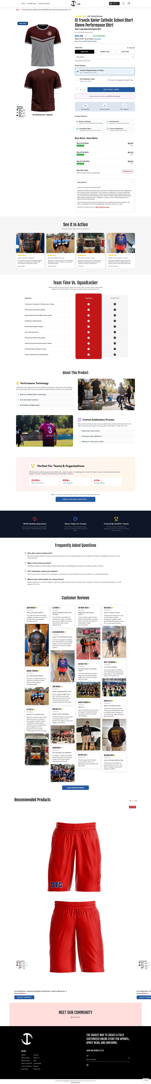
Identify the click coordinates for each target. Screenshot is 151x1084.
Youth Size (125, 51)
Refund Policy (25, 1060)
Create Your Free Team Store (74, 499)
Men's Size (84, 51)
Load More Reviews (75, 788)
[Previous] (17, 247)
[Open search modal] (123, 3)
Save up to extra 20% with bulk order (86, 41)
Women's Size (105, 51)
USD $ (115, 3)
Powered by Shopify (75, 1082)
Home (18, 9)
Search (23, 1055)
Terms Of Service (26, 1063)
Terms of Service (26, 1066)
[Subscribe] (128, 1058)
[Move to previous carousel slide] (131, 800)
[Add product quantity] (84, 89)
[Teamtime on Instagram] (87, 1065)
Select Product (24, 997)
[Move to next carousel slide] (135, 800)
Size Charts (24, 1069)
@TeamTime (75, 1017)
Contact (36, 1055)
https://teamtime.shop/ (102, 207)
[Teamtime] (75, 3)
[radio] (105, 71)
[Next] (134, 247)
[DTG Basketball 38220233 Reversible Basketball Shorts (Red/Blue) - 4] (75, 897)
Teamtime (66, 1080)
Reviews (36, 1066)
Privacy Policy (25, 1058)
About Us (36, 1058)
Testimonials (37, 1063)
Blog (34, 1060)
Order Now (36, 1069)
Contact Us (127, 171)
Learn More (97, 39)
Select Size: (79, 47)
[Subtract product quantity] (77, 89)
